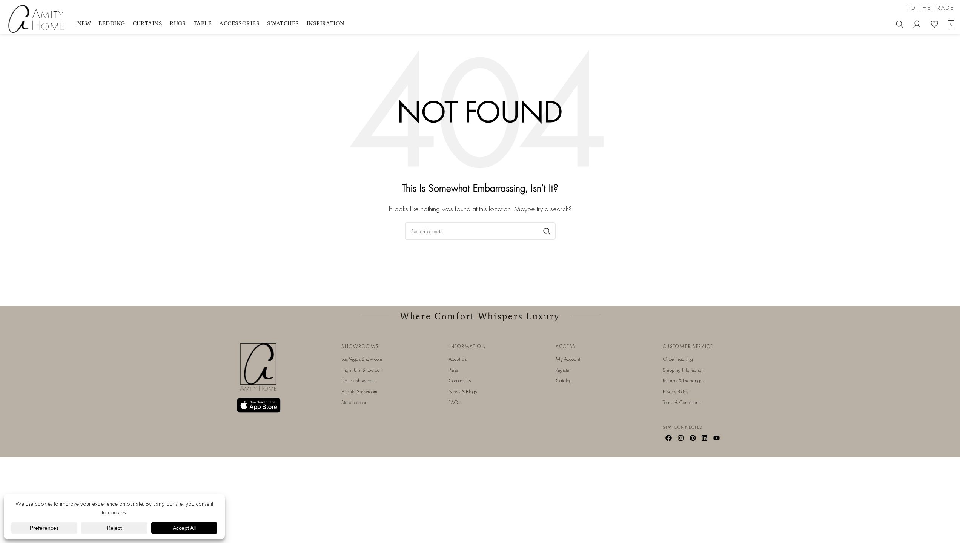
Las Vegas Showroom (361, 359)
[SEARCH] (547, 231)
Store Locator (353, 402)
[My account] (917, 24)
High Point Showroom (362, 370)
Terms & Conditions (681, 402)
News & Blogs (463, 391)
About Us (458, 359)
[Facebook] (669, 438)
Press (453, 370)
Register (563, 370)
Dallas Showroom (358, 380)
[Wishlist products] (934, 24)
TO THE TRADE (930, 8)
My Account (568, 359)
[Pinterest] (693, 438)
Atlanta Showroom (359, 391)
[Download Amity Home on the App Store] (259, 405)
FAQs (454, 402)
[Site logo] (38, 18)
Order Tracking (678, 359)
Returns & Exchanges (683, 380)
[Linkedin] (705, 438)
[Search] (899, 24)
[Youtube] (717, 438)
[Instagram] (680, 438)
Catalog (564, 380)
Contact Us (460, 380)
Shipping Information (683, 370)
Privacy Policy (675, 391)
